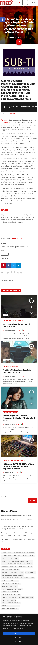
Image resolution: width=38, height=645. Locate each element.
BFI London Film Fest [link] (9, 564)
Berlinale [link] (29, 561)
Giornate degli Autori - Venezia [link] (12, 575)
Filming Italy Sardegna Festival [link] (13, 572)
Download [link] (11, 113)
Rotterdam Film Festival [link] (10, 592)
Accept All (19, 634)
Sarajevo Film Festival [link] (9, 597)
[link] (2, 19)
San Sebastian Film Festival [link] (11, 595)
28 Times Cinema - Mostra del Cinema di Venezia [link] (18, 556)
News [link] (5, 314)
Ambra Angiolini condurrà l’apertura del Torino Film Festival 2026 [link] (19, 418)
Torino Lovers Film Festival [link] (11, 603)
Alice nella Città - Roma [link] (10, 558)
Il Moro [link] (5, 254)
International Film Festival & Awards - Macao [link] (18, 578)
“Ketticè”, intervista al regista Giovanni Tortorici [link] (17, 371)
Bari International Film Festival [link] (13, 561)
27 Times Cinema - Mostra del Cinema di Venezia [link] (18, 553)
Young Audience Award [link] (10, 609)
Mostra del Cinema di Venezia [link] (13, 321)
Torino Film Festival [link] (11, 412)
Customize (19, 638)
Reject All (19, 642)
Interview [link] (6, 360)
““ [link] (4, 120)
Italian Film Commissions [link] (10, 581)
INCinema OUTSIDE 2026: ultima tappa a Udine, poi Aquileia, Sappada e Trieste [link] (18, 466)
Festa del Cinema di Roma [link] (10, 570)
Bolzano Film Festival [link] (25, 564)
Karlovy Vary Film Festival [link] (11, 584)
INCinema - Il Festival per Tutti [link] (14, 460)
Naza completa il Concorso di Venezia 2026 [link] (16, 516)
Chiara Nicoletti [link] (17, 238)
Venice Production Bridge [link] (11, 606)
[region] (19, 629)
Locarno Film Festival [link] (11, 366)
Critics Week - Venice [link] (25, 567)
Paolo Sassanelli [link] (22, 247)
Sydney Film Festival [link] (26, 597)
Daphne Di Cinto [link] (8, 123)
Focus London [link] (30, 572)
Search (3, 496)
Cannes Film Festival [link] (9, 567)
